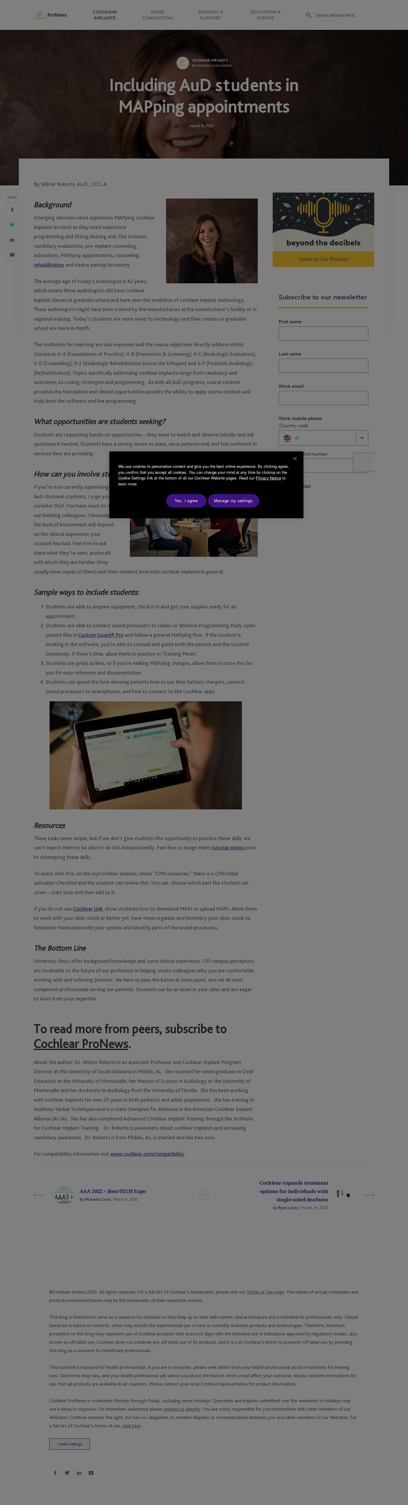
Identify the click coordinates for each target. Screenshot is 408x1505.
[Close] (295, 458)
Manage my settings (233, 500)
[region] (206, 484)
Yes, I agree (186, 500)
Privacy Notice (268, 478)
